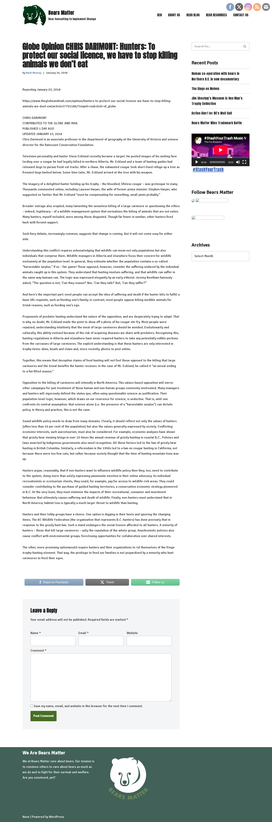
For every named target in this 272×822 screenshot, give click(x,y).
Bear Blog (193, 15)
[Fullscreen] (244, 162)
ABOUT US (174, 15)
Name (35, 633)
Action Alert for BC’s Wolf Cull (212, 113)
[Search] (245, 46)
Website (132, 633)
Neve (26, 817)
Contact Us (240, 15)
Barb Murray (33, 72)
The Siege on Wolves (205, 88)
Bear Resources (216, 15)
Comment (38, 651)
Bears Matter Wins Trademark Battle (217, 122)
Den (159, 15)
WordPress (56, 817)
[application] (220, 150)
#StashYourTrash (208, 169)
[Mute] (238, 162)
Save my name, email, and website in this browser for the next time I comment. (88, 706)
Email (83, 633)
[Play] (197, 162)
